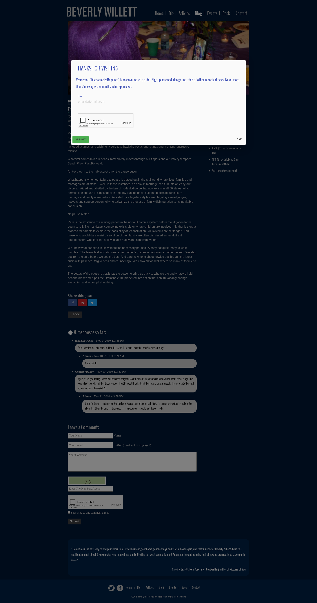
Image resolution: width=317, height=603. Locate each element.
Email (80, 96)
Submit (80, 139)
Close (239, 139)
